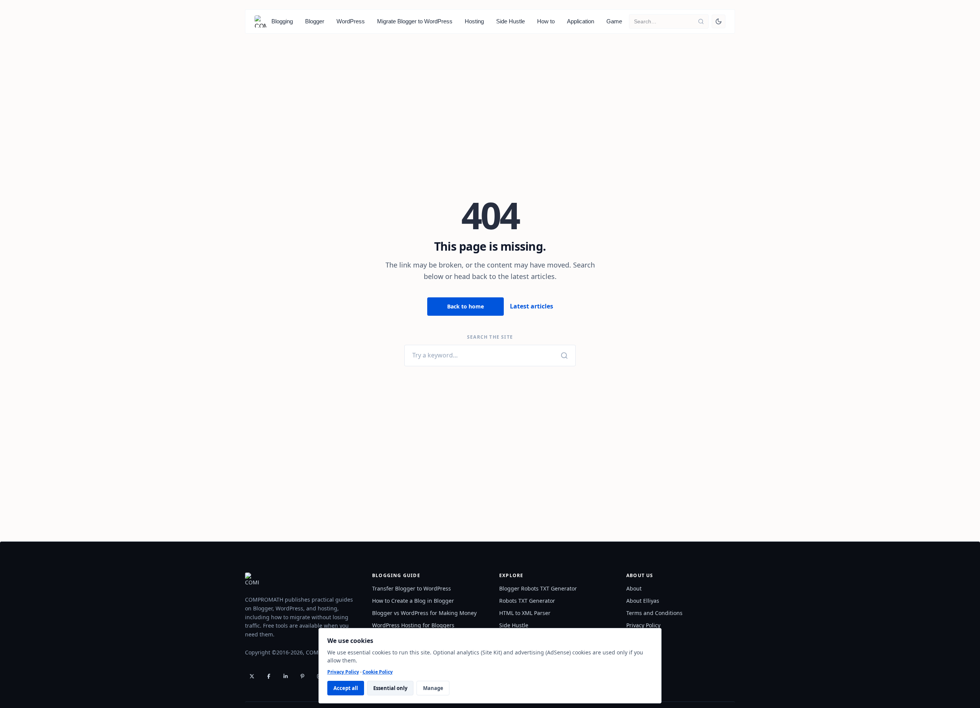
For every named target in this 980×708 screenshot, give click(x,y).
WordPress (350, 21)
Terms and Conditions (654, 613)
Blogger (314, 21)
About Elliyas (642, 600)
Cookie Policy (378, 672)
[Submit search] (701, 21)
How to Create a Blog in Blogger (413, 600)
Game (614, 21)
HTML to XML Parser (524, 613)
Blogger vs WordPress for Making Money (424, 613)
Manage (433, 688)
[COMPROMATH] (261, 21)
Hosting (474, 21)
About (634, 588)
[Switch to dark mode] (718, 21)
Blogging (282, 21)
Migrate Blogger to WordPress (414, 21)
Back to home (465, 306)
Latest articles (531, 306)
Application (580, 21)
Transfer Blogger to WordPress (411, 588)
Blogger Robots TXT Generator (538, 588)
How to (546, 21)
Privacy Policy (343, 672)
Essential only (390, 688)
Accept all (345, 688)
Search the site (490, 337)
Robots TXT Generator (527, 600)
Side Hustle (510, 21)
